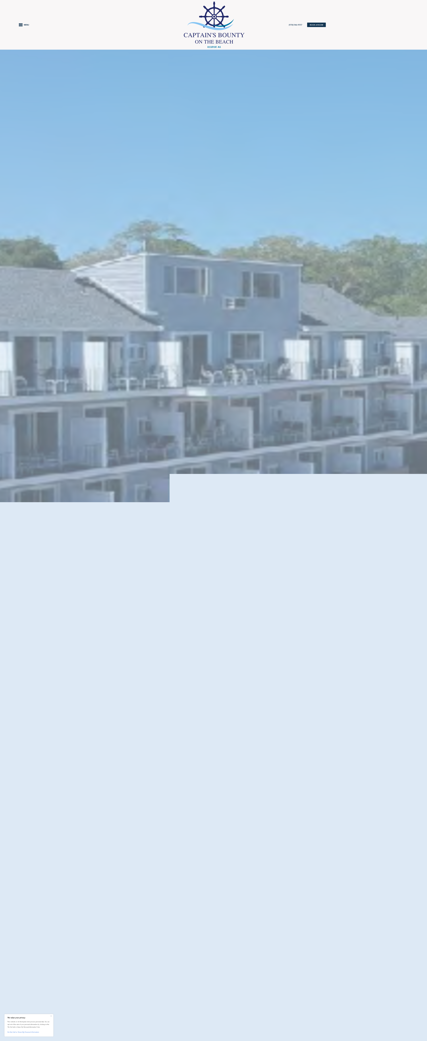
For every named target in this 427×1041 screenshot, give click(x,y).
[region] (28, 1025)
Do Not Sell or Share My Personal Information (23, 1032)
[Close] (51, 1016)
